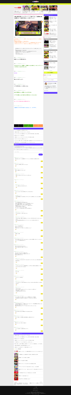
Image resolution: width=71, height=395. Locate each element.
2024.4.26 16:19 (21, 157)
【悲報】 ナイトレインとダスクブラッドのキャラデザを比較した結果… (24, 340)
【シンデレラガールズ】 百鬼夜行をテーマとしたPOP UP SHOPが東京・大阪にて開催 (27, 133)
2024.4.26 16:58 (21, 179)
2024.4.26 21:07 (22, 258)
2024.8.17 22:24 (21, 327)
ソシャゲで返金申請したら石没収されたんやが (21, 130)
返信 (41, 161)
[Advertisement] (28, 118)
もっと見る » (50, 48)
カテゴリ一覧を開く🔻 (50, 72)
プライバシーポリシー (35, 390)
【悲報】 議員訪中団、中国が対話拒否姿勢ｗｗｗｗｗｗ (22, 345)
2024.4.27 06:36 (21, 302)
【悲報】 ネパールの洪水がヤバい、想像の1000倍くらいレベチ (23, 347)
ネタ (18, 19)
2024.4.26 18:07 (22, 184)
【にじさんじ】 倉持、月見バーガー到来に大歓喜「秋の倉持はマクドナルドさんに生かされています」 (29, 140)
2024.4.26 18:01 (21, 232)
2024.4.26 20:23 (21, 251)
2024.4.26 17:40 (21, 224)
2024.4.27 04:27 (22, 264)
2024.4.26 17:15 (21, 190)
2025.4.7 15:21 (20, 195)
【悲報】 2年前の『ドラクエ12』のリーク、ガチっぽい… (22, 335)
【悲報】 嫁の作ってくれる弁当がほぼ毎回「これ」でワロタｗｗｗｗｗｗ (25, 142)
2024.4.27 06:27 (22, 270)
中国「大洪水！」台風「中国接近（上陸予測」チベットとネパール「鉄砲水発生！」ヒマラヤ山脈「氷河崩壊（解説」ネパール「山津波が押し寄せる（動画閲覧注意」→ (29, 343)
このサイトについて (35, 388)
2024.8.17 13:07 (21, 321)
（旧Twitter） (47, 90)
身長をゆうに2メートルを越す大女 (19, 135)
